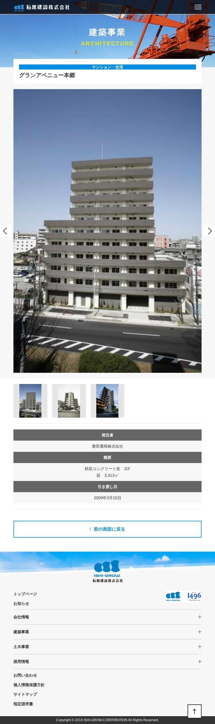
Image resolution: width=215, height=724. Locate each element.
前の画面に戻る (109, 529)
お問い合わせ (25, 675)
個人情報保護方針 (29, 685)
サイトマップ (25, 694)
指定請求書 (23, 704)
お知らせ (21, 603)
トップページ (25, 594)
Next (209, 231)
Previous (5, 231)
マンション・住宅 (107, 67)
